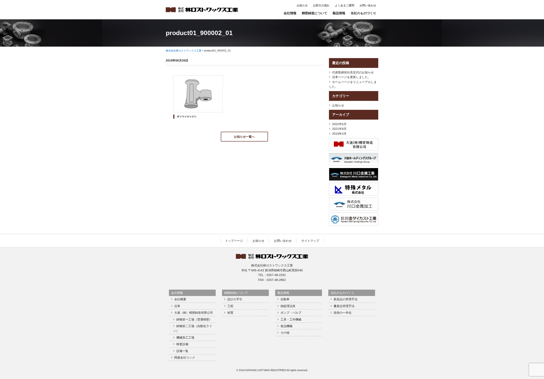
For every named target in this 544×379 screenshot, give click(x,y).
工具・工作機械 (290, 319)
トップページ (234, 240)
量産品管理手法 (344, 306)
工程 (230, 306)
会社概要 (180, 299)
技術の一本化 (342, 312)
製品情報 (339, 13)
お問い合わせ (368, 5)
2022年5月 (339, 124)
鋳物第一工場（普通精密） (194, 319)
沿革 (177, 306)
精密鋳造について (314, 13)
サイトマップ (310, 240)
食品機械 (286, 326)
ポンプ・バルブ (290, 312)
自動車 (284, 299)
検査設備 (182, 344)
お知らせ (302, 5)
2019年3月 (339, 133)
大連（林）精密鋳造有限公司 (193, 312)
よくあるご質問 (344, 5)
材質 (230, 312)
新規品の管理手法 (345, 299)
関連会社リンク (184, 357)
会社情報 (290, 13)
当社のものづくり (363, 13)
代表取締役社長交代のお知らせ (353, 72)
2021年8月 (339, 128)
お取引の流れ (321, 5)
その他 (284, 332)
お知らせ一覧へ (244, 136)
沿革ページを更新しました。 (351, 77)
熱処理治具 (287, 306)
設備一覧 (182, 351)
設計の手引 (234, 299)
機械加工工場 (185, 337)
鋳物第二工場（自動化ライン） (192, 328)
